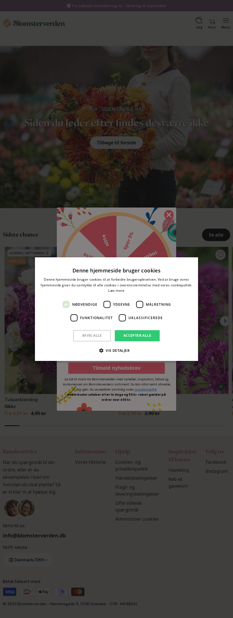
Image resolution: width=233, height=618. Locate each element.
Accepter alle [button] (137, 335)
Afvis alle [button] (92, 335)
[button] (116, 350)
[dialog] (116, 309)
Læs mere (116, 290)
